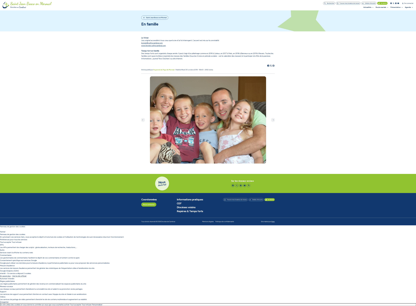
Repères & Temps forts (190, 211)
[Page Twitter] (393, 3)
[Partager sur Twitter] (271, 65)
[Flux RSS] (248, 185)
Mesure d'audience (7, 266)
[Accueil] (6, 5)
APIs (2, 245)
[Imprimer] (273, 65)
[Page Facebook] (391, 3)
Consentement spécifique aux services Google (18, 260)
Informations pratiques (190, 199)
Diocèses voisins (186, 207)
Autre (2, 250)
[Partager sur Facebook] (268, 65)
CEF (179, 203)
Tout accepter (5, 242)
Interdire (11, 279)
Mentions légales (208, 222)
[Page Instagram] (396, 3)
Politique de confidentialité (224, 222)
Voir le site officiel (19, 276)
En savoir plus (5, 276)
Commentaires (5, 255)
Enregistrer (4, 302)
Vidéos (2, 297)
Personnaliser (97, 305)
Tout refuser (17, 242)
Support (3, 292)
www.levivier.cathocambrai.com (153, 46)
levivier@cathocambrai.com (152, 43)
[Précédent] (143, 120)
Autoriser (3, 279)
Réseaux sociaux (6, 286)
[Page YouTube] (398, 3)
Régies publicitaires (7, 281)
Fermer (2, 232)
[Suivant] (273, 120)
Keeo (273, 222)
